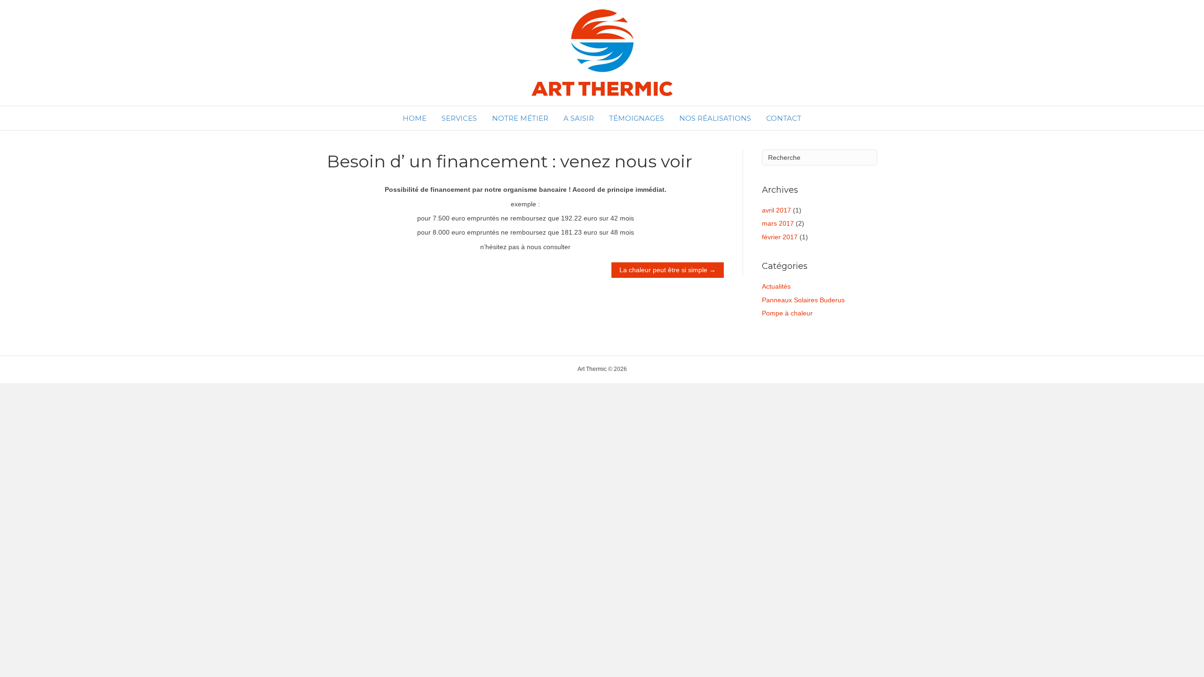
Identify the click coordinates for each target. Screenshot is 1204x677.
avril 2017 (776, 210)
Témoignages (636, 118)
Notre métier (520, 118)
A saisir (578, 118)
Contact (783, 118)
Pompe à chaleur (787, 313)
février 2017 (780, 237)
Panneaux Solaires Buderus (803, 300)
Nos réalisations (715, 118)
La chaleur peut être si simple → (667, 270)
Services (459, 118)
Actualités (776, 286)
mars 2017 (778, 223)
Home (415, 118)
